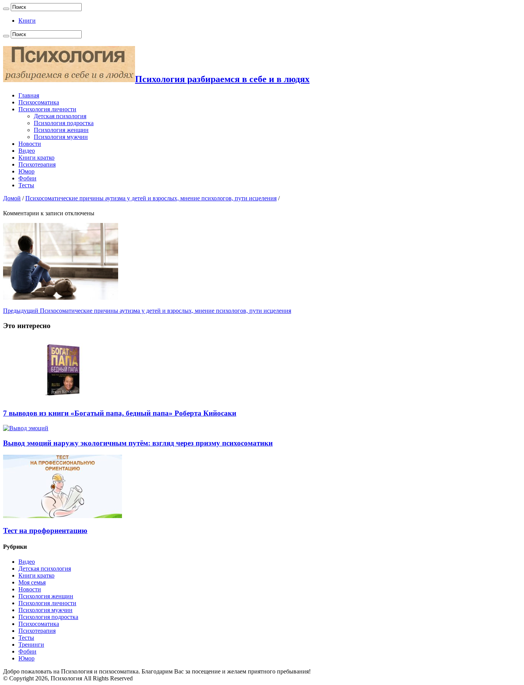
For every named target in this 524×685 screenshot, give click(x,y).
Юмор (26, 171)
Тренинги (31, 644)
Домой (12, 198)
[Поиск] (6, 9)
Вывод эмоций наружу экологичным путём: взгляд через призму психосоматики (138, 443)
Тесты (26, 185)
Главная (28, 95)
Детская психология (60, 116)
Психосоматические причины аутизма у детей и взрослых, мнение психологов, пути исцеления (151, 198)
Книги (27, 20)
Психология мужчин (61, 137)
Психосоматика (38, 102)
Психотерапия (37, 164)
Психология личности (47, 109)
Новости (29, 143)
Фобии (27, 178)
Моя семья (32, 582)
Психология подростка (64, 123)
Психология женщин (61, 130)
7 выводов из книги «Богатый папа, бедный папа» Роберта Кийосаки (119, 413)
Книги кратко (36, 157)
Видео (26, 150)
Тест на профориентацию (45, 531)
